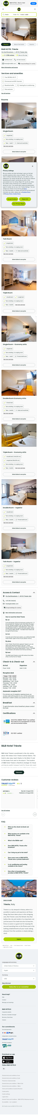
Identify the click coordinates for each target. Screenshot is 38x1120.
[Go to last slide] (3, 116)
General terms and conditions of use (11, 1075)
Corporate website (6, 1012)
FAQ (3, 997)
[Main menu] (3, 9)
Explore (19, 939)
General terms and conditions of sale (11, 1078)
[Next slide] (34, 116)
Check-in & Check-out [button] (13, 661)
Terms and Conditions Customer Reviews (12, 1088)
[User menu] (35, 9)
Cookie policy (5, 1091)
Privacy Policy (9, 194)
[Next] (35, 814)
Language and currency (9, 962)
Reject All (25, 199)
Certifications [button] (9, 713)
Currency (5, 975)
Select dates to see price (19, 151)
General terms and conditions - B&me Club (12, 1083)
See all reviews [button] (5, 810)
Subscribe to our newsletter (19, 987)
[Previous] (3, 814)
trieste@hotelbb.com (10, 63)
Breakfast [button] (7, 702)
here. (25, 188)
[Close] (1, 3)
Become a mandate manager (9, 1014)
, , (14, 52)
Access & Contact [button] (11, 592)
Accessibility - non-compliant (9, 1102)
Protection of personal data (8, 1080)
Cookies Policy (26, 192)
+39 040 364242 (20, 59)
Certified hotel (8, 59)
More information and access (9, 67)
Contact (4, 999)
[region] (19, 184)
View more (19, 772)
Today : (10, 676)
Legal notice (5, 1096)
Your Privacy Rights (19, 204)
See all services (5, 93)
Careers (4, 1020)
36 (33, 37)
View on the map (22, 55)
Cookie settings (6, 1094)
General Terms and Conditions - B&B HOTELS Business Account (18, 1099)
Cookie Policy (17, 194)
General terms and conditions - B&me (11, 1086)
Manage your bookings (7, 1002)
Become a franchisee (7, 1017)
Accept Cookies (12, 199)
